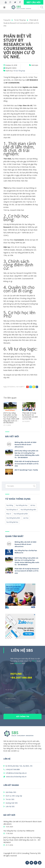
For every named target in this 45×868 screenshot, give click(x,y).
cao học (25, 518)
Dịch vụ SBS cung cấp (13, 796)
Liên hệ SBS (10, 806)
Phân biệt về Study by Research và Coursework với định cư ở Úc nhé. (21, 23)
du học (32, 505)
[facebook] (27, 863)
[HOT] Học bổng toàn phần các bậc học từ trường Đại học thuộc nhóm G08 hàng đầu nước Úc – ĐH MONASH (27, 454)
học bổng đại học (12, 522)
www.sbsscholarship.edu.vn (16, 776)
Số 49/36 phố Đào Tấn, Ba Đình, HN (18, 766)
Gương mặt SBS (11, 803)
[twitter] (31, 863)
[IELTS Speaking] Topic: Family (28, 414)
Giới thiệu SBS (10, 792)
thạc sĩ (8, 514)
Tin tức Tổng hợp (20, 20)
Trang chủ (6, 20)
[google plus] (35, 863)
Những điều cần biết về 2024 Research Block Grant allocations (25, 444)
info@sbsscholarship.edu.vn (16, 773)
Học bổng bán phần (13, 518)
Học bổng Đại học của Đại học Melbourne (18, 831)
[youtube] (40, 863)
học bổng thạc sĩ (12, 509)
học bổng (9, 505)
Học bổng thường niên (28, 509)
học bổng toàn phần (21, 514)
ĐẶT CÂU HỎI (33, 2)
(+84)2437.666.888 (12, 769)
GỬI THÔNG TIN (22, 716)
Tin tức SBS (9, 799)
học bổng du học (21, 505)
